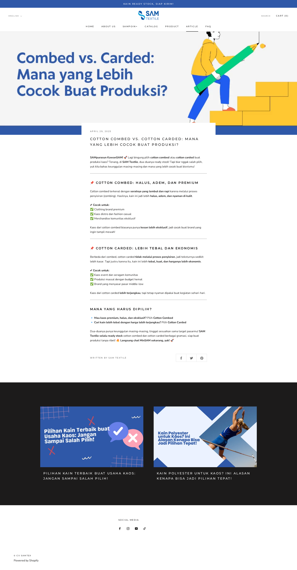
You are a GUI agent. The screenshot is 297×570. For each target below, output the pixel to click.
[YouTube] (136, 528)
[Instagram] (128, 528)
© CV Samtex (22, 555)
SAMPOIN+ (130, 26)
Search (266, 16)
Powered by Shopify (26, 560)
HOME (90, 26)
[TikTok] (144, 528)
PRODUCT (172, 26)
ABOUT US (108, 26)
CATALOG (151, 26)
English (14, 16)
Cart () (282, 15)
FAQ (208, 26)
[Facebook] (119, 528)
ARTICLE (192, 26)
